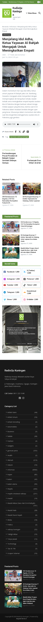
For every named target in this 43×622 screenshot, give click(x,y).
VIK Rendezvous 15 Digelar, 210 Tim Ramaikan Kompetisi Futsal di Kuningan (30, 224)
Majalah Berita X (21, 619)
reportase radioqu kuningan (19, 137)
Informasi (13, 27)
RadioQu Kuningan (17, 11)
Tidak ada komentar (17, 55)
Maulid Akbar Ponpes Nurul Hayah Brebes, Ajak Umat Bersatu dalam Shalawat (30, 250)
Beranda (5, 27)
